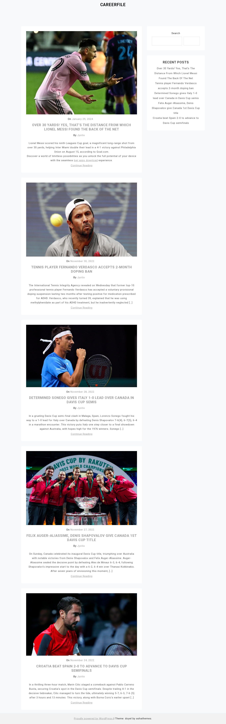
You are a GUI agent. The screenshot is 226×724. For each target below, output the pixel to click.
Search (176, 33)
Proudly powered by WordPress (93, 718)
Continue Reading (81, 165)
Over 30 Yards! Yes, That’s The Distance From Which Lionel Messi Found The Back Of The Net (176, 73)
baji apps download (86, 160)
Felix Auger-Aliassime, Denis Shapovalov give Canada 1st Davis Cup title (176, 108)
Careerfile (113, 4)
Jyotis (81, 135)
